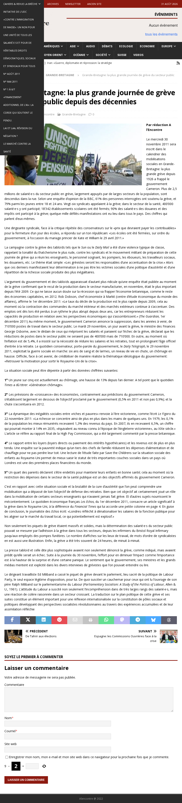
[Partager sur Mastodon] (122, 620)
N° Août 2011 (11, 73)
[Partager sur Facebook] (12, 620)
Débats (107, 46)
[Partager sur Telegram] (138, 620)
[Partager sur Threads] (169, 620)
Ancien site (94, 4)
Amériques (51, 46)
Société (101, 55)
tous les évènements (161, 34)
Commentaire (14, 685)
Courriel (10, 731)
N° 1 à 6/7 (9, 89)
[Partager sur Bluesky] (153, 620)
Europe (167, 46)
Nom (8, 718)
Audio (90, 46)
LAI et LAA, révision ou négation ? (17, 132)
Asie (73, 46)
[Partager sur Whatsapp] (106, 620)
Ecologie (126, 46)
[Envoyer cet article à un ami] (75, 620)
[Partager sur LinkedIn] (43, 620)
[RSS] (178, 63)
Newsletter (73, 4)
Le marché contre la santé (17, 147)
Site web (10, 744)
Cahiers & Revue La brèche (20, 4)
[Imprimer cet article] (91, 620)
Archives (53, 4)
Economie (147, 46)
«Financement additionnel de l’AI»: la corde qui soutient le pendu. (18, 108)
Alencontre (47, 114)
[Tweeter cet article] (28, 620)
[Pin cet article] (59, 620)
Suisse (122, 55)
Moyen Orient (52, 55)
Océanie (79, 55)
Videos (138, 55)
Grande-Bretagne (74, 114)
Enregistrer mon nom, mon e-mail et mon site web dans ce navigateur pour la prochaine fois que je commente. (89, 757)
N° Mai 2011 (10, 81)
